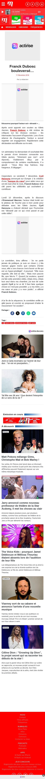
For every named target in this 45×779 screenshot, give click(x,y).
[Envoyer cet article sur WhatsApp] (27, 314)
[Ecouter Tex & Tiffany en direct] (22, 420)
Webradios (11, 27)
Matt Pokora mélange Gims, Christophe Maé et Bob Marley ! (20, 458)
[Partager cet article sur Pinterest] (22, 314)
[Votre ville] (28, 4)
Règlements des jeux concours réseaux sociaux (22, 764)
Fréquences (36, 27)
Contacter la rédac (22, 739)
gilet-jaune (32, 323)
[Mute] (39, 11)
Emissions (23, 27)
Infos (22, 731)
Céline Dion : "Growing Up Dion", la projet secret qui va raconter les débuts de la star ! (22, 655)
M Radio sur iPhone (22, 755)
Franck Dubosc (18, 130)
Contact (22, 717)
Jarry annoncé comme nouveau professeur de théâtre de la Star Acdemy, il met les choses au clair (22, 505)
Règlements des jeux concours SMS (22, 767)
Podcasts (22, 746)
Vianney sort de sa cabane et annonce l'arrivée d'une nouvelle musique (21, 606)
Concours (22, 737)
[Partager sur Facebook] (11, 314)
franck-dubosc (9, 323)
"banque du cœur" (16, 181)
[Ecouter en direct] (32, 4)
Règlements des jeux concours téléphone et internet (22, 769)
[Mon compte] (42, 4)
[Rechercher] (37, 4)
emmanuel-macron (21, 323)
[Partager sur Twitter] (17, 314)
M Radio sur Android (22, 757)
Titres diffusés (22, 720)
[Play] (3, 12)
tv (2, 323)
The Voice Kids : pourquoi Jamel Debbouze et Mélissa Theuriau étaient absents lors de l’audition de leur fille (21, 556)
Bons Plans (22, 729)
